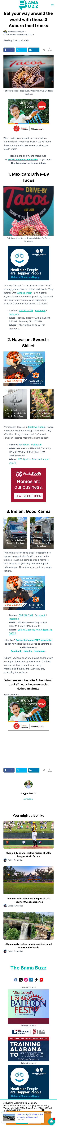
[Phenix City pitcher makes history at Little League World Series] (28, 835)
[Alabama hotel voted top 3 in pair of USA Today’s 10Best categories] (28, 880)
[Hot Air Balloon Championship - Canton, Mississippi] (28, 1006)
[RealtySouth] (28, 484)
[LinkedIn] (31, 980)
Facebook (40, 310)
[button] (15, 404)
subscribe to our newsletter (23, 159)
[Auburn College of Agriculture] (24, 368)
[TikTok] (36, 980)
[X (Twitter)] (21, 980)
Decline (35, 1122)
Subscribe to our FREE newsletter (34, 640)
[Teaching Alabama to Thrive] (28, 1044)
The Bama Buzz (28, 968)
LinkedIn (27, 651)
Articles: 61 (28, 799)
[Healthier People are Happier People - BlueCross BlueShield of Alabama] (28, 263)
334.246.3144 (26, 615)
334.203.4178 (26, 310)
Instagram (14, 314)
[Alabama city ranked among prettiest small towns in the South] (28, 926)
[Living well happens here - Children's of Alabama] (28, 115)
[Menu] (52, 5)
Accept (22, 1122)
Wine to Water (24, 292)
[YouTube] (41, 980)
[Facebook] (15, 980)
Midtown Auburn (37, 427)
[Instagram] (26, 980)
